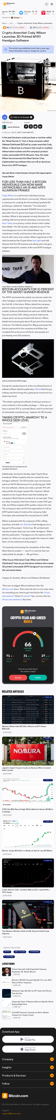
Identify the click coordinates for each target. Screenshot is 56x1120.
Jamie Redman (13, 127)
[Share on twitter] (31, 126)
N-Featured (9, 957)
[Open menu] (52, 4)
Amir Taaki (7, 223)
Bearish (18, 677)
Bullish (38, 677)
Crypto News (12, 23)
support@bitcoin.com (11, 1113)
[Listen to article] (4, 117)
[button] (31, 117)
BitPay (7, 952)
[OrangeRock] (16, 17)
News (4, 23)
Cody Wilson (8, 195)
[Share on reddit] (35, 126)
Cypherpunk (34, 952)
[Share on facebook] (26, 126)
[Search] (47, 4)
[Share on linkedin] (40, 126)
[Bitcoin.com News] (9, 4)
